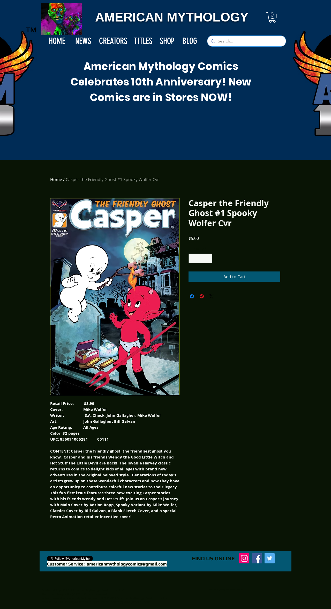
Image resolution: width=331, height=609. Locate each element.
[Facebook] (257, 558)
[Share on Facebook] (192, 296)
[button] (272, 17)
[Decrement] (192, 258)
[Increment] (208, 258)
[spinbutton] (200, 258)
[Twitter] (270, 558)
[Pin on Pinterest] (202, 296)
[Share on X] (211, 296)
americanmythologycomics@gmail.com (127, 564)
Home (56, 179)
